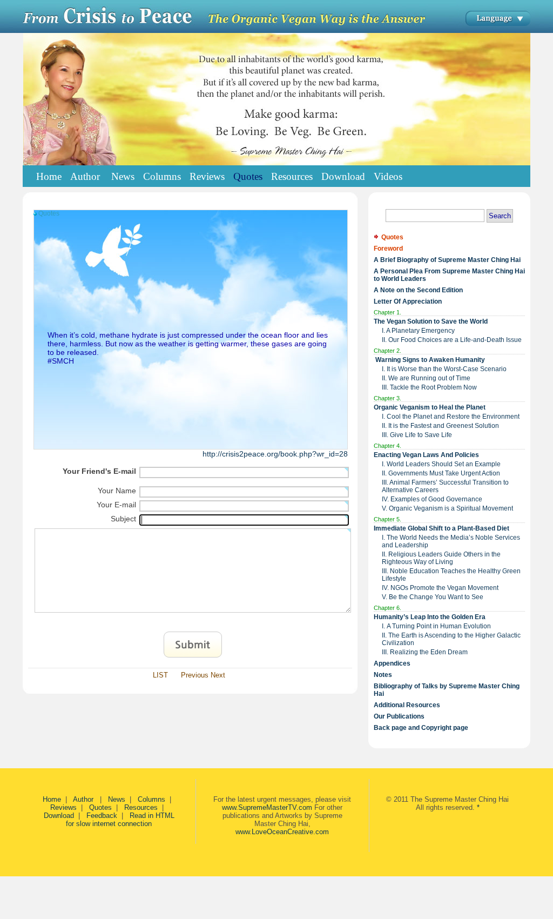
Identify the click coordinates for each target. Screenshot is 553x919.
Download (59, 815)
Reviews (63, 807)
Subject (123, 518)
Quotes (100, 807)
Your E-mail (116, 504)
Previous (194, 675)
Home (49, 176)
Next (218, 675)
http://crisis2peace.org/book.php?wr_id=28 (275, 454)
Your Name (117, 490)
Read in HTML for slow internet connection (120, 819)
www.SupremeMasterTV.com (267, 807)
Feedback (101, 815)
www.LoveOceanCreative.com (282, 832)
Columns (151, 799)
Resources (141, 807)
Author (84, 799)
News (116, 799)
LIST (160, 675)
